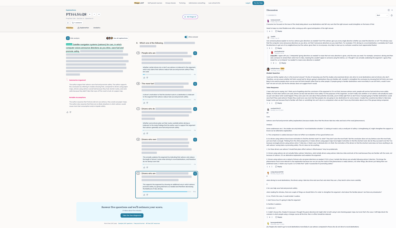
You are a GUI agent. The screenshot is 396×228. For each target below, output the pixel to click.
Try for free (258, 3)
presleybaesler (279, 51)
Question (69, 28)
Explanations (71, 10)
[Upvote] (267, 31)
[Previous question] (90, 14)
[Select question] (94, 14)
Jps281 (273, 36)
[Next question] (99, 14)
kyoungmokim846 (276, 222)
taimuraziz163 (275, 20)
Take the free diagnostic (132, 215)
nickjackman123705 (277, 172)
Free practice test (139, 223)
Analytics (96, 28)
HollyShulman (275, 68)
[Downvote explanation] (70, 112)
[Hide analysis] (68, 38)
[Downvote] (272, 31)
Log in (248, 3)
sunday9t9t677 (276, 108)
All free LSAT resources (153, 223)
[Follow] (392, 15)
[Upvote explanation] (67, 112)
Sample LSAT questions (125, 223)
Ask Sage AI (191, 17)
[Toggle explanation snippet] (195, 53)
